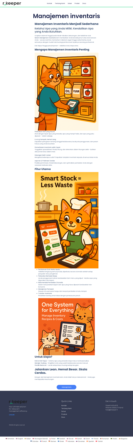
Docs (84, 3)
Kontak (49, 3)
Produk (77, 3)
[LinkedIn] (12, 414)
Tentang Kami (60, 3)
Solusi (70, 3)
